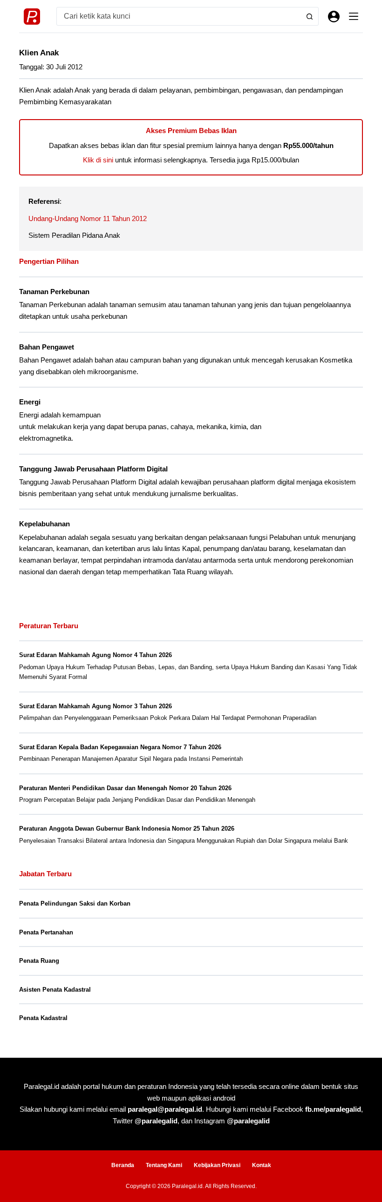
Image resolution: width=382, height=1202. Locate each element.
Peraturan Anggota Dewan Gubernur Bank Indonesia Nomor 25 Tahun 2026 (126, 828)
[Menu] (353, 16)
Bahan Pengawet (46, 347)
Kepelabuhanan (44, 524)
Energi (30, 402)
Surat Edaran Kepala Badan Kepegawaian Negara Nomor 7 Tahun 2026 (120, 747)
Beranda (122, 1165)
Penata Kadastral (43, 1017)
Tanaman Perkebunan (54, 291)
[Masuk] (334, 16)
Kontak (261, 1165)
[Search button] (309, 16)
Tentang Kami (164, 1165)
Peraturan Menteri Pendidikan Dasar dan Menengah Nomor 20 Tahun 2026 (125, 788)
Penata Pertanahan (46, 932)
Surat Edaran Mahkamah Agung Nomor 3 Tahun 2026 (95, 706)
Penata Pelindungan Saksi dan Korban (74, 903)
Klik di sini (98, 160)
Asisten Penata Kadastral (55, 989)
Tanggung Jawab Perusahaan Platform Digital (93, 469)
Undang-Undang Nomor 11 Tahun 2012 (87, 218)
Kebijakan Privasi (217, 1165)
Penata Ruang (39, 960)
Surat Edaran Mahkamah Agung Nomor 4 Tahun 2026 (95, 654)
